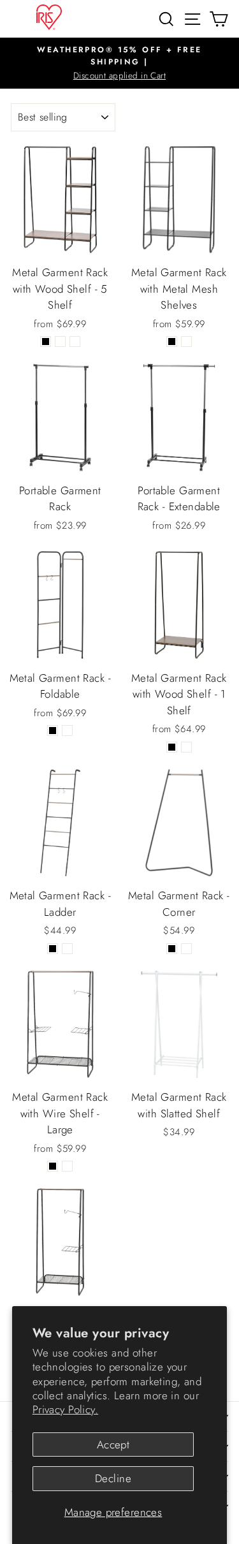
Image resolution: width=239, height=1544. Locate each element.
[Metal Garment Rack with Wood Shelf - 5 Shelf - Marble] (75, 341)
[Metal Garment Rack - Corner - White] (186, 948)
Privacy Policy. (65, 1409)
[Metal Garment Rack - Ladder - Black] (52, 948)
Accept (113, 1444)
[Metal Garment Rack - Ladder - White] (67, 948)
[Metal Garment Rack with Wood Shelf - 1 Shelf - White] (186, 747)
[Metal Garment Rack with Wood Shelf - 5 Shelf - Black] (45, 341)
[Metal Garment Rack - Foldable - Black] (52, 730)
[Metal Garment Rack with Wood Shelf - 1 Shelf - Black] (172, 747)
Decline (113, 1478)
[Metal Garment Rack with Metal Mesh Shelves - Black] (172, 341)
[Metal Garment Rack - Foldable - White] (67, 730)
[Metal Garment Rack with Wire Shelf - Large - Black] (52, 1166)
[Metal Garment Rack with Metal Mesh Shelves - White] (186, 341)
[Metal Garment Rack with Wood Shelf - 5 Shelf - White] (60, 341)
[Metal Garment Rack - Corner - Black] (172, 948)
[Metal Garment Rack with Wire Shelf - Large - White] (67, 1166)
